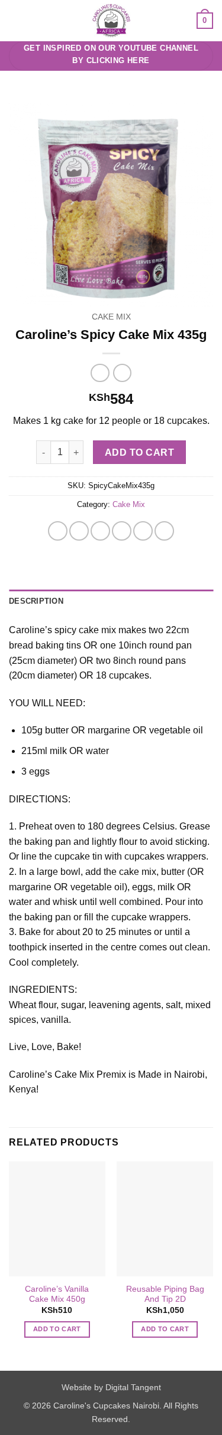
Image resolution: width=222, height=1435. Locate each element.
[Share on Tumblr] (164, 531)
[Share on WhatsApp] (57, 531)
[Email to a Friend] (121, 531)
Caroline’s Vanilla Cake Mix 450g (57, 1294)
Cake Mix (111, 316)
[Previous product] (122, 373)
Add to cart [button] (57, 1328)
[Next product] (100, 373)
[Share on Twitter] (100, 531)
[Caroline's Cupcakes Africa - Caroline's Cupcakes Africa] (111, 20)
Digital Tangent (133, 1387)
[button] (16, 20)
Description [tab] (36, 601)
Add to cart (139, 452)
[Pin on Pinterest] (143, 531)
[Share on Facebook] (79, 531)
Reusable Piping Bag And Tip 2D (165, 1294)
